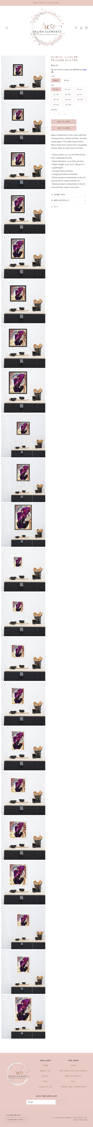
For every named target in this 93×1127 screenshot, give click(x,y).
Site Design (78, 1117)
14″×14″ (80, 94)
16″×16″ (56, 99)
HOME (45, 1066)
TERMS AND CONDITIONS (73, 1087)
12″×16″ (56, 94)
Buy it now (64, 128)
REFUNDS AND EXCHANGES (73, 1071)
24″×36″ (68, 105)
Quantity (54, 109)
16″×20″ (68, 99)
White (66, 80)
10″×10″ (68, 89)
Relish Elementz (65, 1117)
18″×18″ (80, 99)
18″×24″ (56, 105)
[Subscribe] (61, 1102)
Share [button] (56, 206)
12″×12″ (79, 89)
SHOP (73, 1066)
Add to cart (63, 122)
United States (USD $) (15, 1120)
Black (55, 80)
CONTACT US (45, 1087)
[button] (6, 27)
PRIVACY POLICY (73, 1076)
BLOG (45, 1076)
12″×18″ (68, 94)
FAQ (45, 1081)
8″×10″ (56, 89)
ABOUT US (45, 1071)
